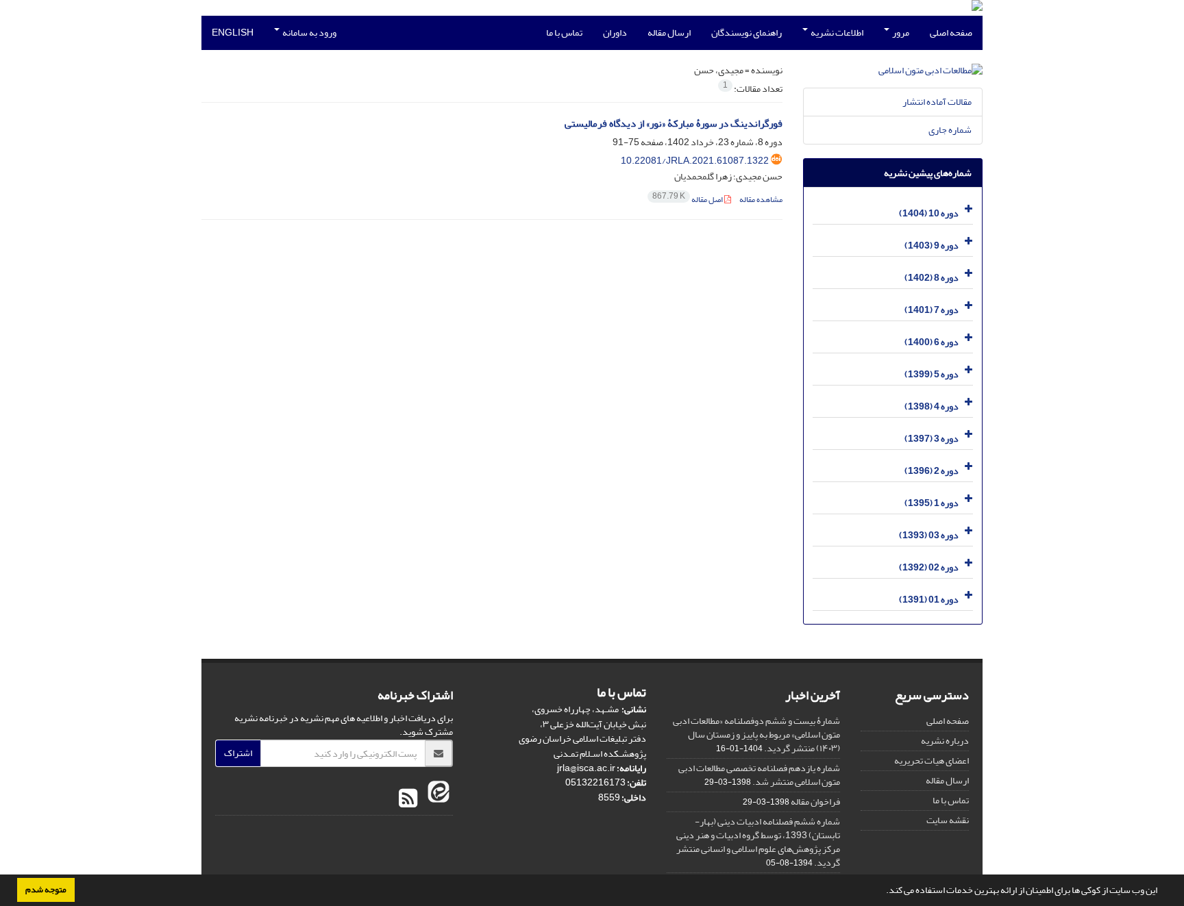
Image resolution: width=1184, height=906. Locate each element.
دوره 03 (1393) (929, 535)
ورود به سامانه (308, 32)
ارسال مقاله (669, 32)
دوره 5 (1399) (931, 374)
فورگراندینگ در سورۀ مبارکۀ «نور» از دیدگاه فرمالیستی (673, 124)
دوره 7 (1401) (931, 310)
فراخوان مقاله (815, 801)
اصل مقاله (688, 199)
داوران (615, 32)
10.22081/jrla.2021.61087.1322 (695, 160)
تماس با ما (564, 32)
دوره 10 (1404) (929, 213)
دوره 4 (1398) (931, 406)
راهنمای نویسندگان (746, 32)
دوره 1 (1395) (931, 503)
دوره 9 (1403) (931, 245)
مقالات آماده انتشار (937, 101)
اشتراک (238, 753)
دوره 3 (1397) (931, 438)
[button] (882, 892)
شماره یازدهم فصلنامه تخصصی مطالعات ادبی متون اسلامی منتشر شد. (759, 775)
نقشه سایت (947, 820)
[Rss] (408, 799)
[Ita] (437, 799)
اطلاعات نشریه (836, 32)
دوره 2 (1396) (931, 471)
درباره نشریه (945, 740)
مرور (900, 32)
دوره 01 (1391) (929, 599)
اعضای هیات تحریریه (931, 760)
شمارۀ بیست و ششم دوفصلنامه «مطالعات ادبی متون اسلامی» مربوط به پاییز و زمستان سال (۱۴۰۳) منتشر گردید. (756, 734)
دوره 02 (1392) (929, 567)
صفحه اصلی (951, 32)
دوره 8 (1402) (931, 277)
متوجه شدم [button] (45, 889)
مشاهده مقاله (760, 199)
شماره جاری (950, 130)
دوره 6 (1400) (931, 342)
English (233, 32)
